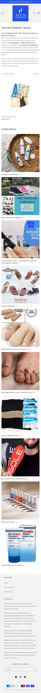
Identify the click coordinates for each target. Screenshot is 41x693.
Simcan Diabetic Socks (10, 435)
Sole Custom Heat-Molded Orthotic (14, 479)
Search (6, 583)
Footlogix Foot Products (10, 174)
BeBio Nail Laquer (8, 522)
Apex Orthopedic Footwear (11, 217)
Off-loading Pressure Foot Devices (14, 349)
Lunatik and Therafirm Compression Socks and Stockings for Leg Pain (18, 262)
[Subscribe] (35, 669)
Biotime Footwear (8, 306)
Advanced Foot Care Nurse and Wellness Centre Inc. (18, 689)
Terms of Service (9, 587)
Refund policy (8, 592)
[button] (2, 13)
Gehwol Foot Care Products (11, 565)
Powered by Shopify (33, 689)
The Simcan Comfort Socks (8, 116)
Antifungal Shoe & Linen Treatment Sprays (17, 392)
